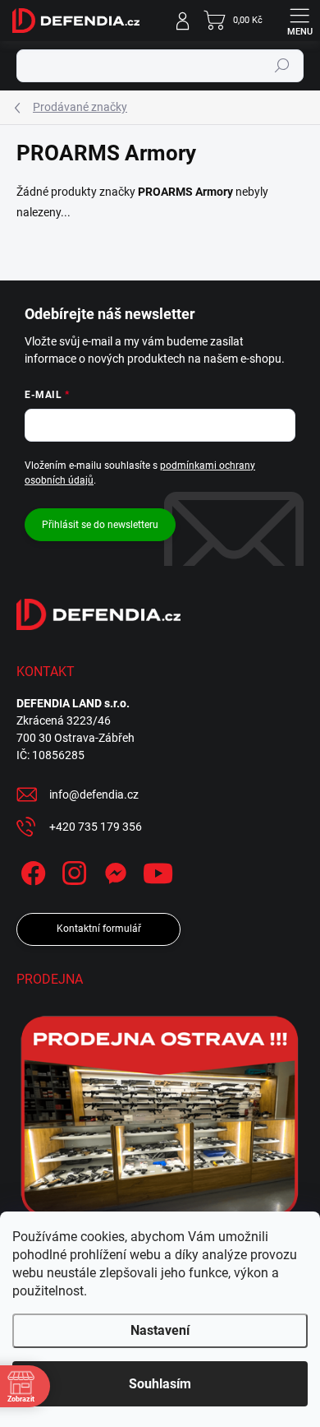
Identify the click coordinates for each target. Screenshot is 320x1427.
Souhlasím (160, 1384)
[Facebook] (30, 870)
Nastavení (160, 1330)
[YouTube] (157, 870)
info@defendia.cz (94, 794)
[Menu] (299, 20)
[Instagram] (71, 870)
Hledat (282, 66)
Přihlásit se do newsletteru (100, 524)
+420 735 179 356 (95, 826)
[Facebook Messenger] (112, 870)
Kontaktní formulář (99, 928)
